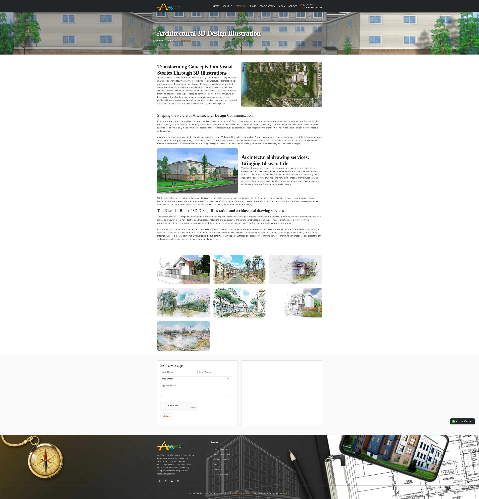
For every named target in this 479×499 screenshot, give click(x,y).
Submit (166, 416)
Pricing (252, 6)
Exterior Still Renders (221, 454)
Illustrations (217, 469)
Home (216, 6)
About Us (227, 6)
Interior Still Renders (221, 449)
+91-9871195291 (314, 7)
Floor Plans (217, 464)
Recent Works (267, 6)
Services (240, 6)
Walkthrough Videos (221, 459)
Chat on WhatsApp (464, 421)
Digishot (286, 493)
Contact (292, 6)
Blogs (281, 6)
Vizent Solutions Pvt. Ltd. (243, 493)
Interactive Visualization (222, 474)
